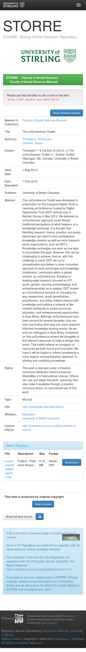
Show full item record (19, 516)
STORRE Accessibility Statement (21, 643)
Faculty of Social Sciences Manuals (34, 82)
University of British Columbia (40, 418)
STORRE (12, 78)
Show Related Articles (66, 113)
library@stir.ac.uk (49, 581)
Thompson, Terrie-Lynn (37, 139)
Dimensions (67, 616)
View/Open (72, 462)
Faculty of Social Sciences (40, 78)
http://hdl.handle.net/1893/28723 (43, 407)
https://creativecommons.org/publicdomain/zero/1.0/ (39, 569)
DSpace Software (12, 639)
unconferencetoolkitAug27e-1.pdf (9, 469)
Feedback (78, 639)
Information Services (55, 631)
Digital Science (49, 622)
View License (43, 504)
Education (28, 414)
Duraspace (62, 639)
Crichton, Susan (32, 143)
